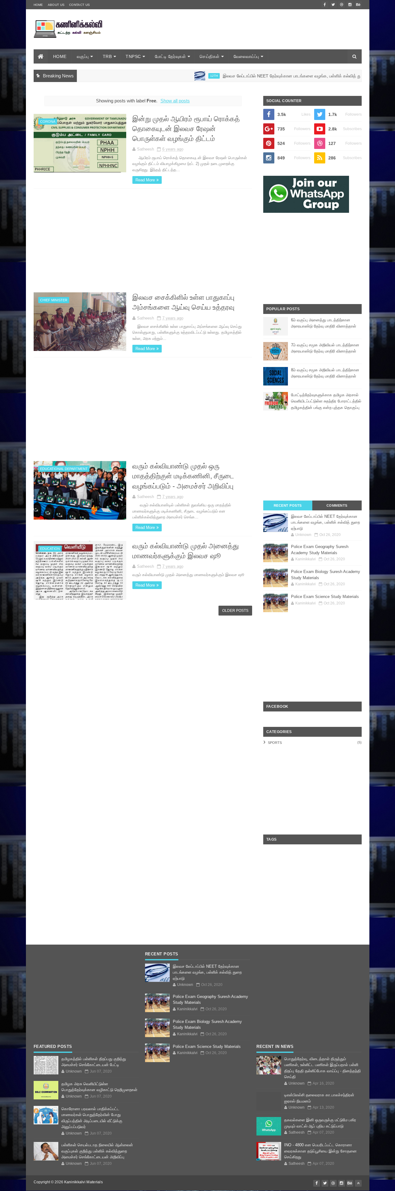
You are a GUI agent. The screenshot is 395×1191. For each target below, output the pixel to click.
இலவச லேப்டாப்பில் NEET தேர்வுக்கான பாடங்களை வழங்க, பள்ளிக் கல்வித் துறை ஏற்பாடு (270, 75)
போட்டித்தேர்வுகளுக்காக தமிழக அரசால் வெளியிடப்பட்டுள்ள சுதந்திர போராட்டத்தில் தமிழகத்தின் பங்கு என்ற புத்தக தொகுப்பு (326, 401)
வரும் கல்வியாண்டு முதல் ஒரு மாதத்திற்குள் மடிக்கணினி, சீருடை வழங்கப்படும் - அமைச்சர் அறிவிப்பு (183, 476)
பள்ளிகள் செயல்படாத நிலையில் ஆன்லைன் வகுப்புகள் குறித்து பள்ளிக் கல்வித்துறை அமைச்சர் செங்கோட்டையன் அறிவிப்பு (97, 1151)
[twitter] (333, 4)
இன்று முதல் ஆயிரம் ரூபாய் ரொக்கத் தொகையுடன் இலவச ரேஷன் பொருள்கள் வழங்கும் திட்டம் (186, 128)
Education (50, 548)
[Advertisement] (249, 37)
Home (38, 4)
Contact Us (79, 4)
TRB (107, 56)
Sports (275, 742)
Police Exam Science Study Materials (325, 596)
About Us (56, 4)
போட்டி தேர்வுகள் (170, 56)
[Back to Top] (358, 1183)
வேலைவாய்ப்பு (246, 56)
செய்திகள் (210, 56)
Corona (47, 121)
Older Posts (235, 610)
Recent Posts (288, 505)
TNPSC (133, 56)
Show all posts (175, 100)
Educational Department (64, 469)
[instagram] (350, 4)
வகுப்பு (83, 56)
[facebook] (325, 4)
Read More (145, 180)
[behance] (358, 4)
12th (182, 75)
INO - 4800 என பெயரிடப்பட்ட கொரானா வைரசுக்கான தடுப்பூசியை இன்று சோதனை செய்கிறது (320, 1151)
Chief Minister (53, 300)
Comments (336, 505)
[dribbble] (341, 4)
